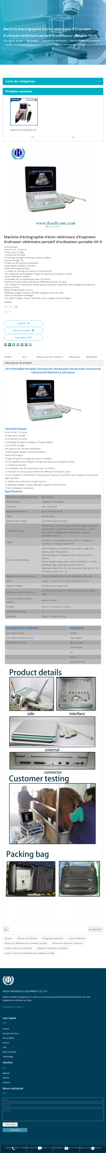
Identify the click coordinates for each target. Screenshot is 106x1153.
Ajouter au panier (22, 330)
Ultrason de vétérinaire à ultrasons (67, 943)
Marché (6, 1073)
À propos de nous (10, 1033)
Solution (6, 1082)
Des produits (8, 1038)
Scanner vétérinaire (76, 938)
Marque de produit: (45, 357)
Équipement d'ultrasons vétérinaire (52, 948)
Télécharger (8, 1056)
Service (6, 1042)
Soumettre (15, 1130)
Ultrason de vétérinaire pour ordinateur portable (25, 943)
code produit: (74, 357)
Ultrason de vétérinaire (27, 938)
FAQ (4, 1047)
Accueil (6, 1028)
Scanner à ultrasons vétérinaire (18, 948)
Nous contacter (10, 1052)
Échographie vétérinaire (52, 938)
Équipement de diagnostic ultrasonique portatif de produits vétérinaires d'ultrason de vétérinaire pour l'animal (24, 129)
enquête (21, 323)
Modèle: (8, 357)
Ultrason (8, 938)
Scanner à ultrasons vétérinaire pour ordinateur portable (29, 953)
